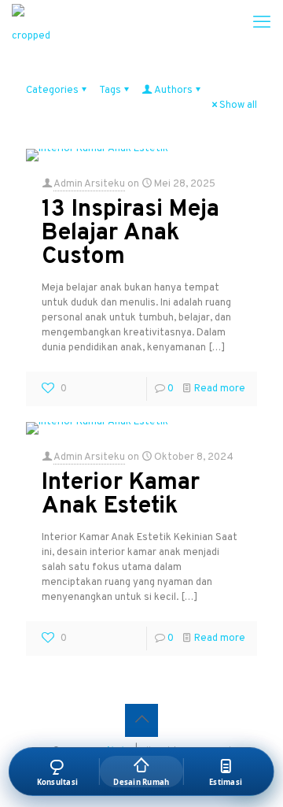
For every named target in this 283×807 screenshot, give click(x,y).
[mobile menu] (261, 23)
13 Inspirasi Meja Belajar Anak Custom (130, 233)
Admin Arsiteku (89, 184)
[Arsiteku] (31, 23)
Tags (110, 90)
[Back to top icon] (141, 720)
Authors (173, 90)
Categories (52, 90)
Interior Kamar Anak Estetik (121, 494)
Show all (238, 105)
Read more (219, 389)
